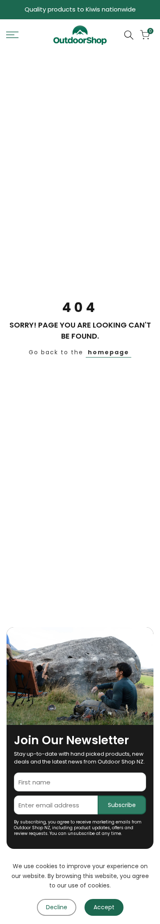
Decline (56, 907)
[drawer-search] (128, 35)
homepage (108, 352)
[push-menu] (12, 35)
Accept (104, 907)
